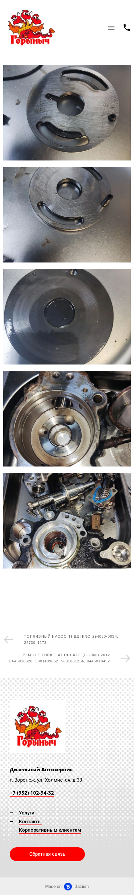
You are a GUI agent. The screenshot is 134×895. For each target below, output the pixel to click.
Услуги (26, 813)
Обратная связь (47, 854)
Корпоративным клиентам (50, 830)
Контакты (30, 822)
